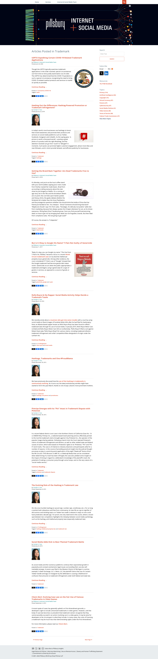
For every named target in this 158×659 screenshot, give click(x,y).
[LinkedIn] (106, 73)
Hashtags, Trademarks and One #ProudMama (52, 358)
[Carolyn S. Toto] (36, 120)
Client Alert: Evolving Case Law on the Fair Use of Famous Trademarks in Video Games (58, 598)
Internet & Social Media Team (67, 2)
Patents (103, 103)
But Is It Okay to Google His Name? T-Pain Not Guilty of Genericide (62, 243)
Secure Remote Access (68, 651)
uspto (38, 92)
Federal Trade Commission (110, 116)
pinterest (39, 472)
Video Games (105, 111)
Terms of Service (106, 113)
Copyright (104, 98)
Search (112, 59)
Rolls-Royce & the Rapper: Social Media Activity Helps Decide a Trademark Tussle (60, 296)
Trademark (40, 156)
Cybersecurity (105, 105)
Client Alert (63, 624)
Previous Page (38, 639)
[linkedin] (39, 648)
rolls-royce (39, 345)
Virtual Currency (106, 100)
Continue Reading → (39, 87)
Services (48, 2)
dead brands (39, 230)
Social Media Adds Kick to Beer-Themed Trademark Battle (58, 542)
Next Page (88, 639)
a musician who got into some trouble (63, 320)
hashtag (38, 529)
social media (48, 345)
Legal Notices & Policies (39, 651)
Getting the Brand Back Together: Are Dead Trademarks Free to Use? (60, 172)
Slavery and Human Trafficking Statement (89, 651)
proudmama (54, 395)
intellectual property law (48, 529)
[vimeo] (33, 648)
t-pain (51, 282)
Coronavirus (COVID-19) (44, 90)
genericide (39, 282)
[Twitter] (102, 73)
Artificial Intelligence (108, 95)
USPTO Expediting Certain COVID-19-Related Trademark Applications (57, 58)
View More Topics (105, 119)
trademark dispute (49, 472)
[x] (36, 648)
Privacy (104, 92)
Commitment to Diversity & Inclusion (44, 653)
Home (37, 2)
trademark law (62, 529)
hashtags (38, 158)
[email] (43, 648)
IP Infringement (41, 343)
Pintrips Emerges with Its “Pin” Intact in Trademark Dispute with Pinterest (61, 409)
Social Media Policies (108, 108)
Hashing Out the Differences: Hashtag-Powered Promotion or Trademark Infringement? (59, 106)
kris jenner (45, 395)
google (45, 282)
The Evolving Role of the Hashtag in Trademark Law (55, 485)
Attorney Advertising (53, 651)
